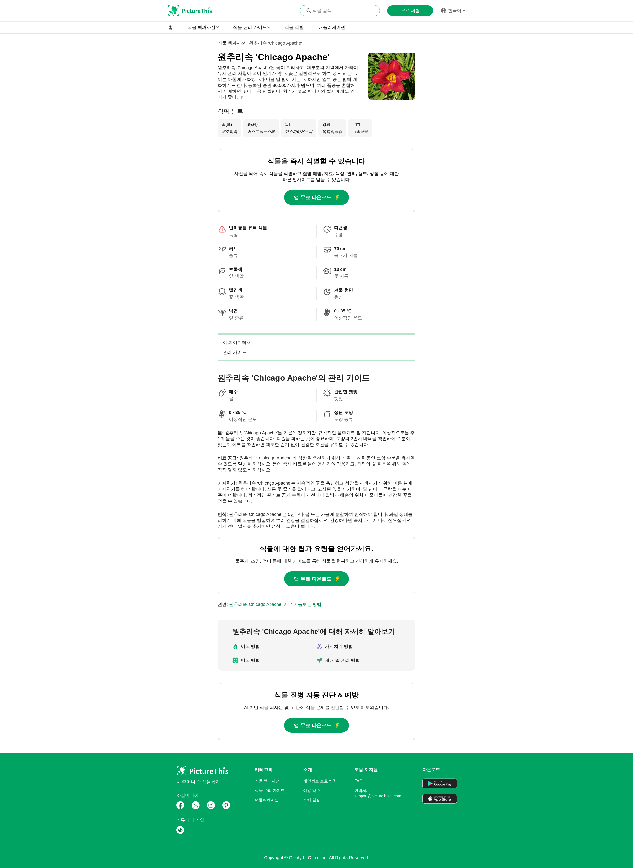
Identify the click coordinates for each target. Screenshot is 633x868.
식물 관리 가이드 (270, 790)
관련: (269, 604)
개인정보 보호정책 (319, 781)
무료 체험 (410, 10)
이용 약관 (311, 790)
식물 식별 (294, 27)
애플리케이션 (331, 27)
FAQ (358, 781)
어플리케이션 (267, 800)
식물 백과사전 (232, 43)
